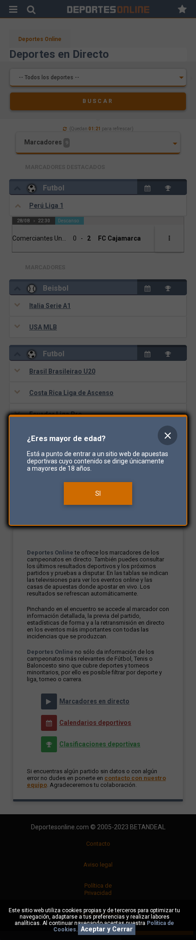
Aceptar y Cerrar (107, 929)
